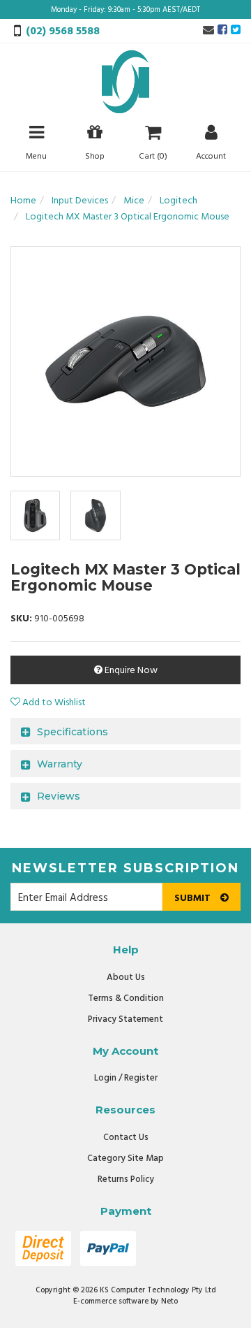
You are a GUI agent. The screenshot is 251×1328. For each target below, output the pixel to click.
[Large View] (35, 515)
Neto (169, 1301)
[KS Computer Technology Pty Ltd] (125, 82)
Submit (193, 898)
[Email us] (208, 31)
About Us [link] (126, 977)
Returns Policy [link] (126, 1179)
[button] (48, 703)
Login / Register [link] (126, 1078)
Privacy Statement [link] (125, 1019)
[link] (222, 31)
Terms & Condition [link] (126, 998)
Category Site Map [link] (125, 1158)
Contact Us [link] (126, 1137)
